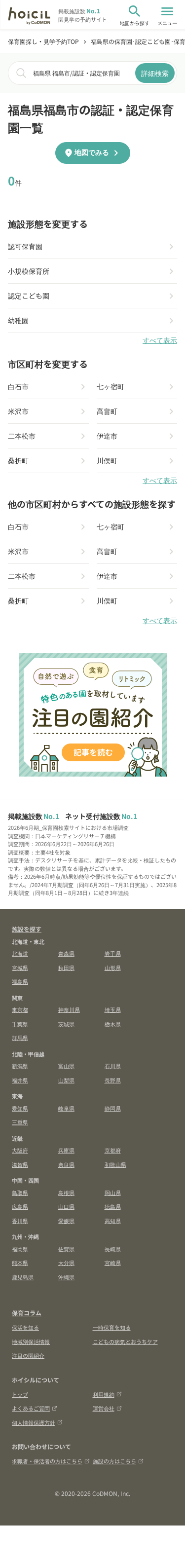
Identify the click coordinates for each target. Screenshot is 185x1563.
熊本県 (20, 1262)
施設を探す (26, 929)
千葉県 (20, 1024)
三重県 (20, 1122)
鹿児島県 (23, 1277)
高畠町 (107, 411)
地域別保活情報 (31, 1341)
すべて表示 (160, 340)
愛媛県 (66, 1221)
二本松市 (22, 436)
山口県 (66, 1206)
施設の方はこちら (114, 1461)
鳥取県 (20, 1192)
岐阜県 (66, 1108)
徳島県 (113, 1206)
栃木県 (113, 1024)
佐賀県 (66, 1249)
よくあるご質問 (31, 1408)
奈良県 (66, 1164)
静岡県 (113, 1108)
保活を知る (25, 1327)
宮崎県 (113, 1262)
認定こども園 (28, 295)
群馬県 (20, 1038)
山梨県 (66, 1080)
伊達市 (107, 436)
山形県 (113, 967)
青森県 (66, 953)
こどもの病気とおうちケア (125, 1341)
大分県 (66, 1262)
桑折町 (18, 460)
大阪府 (20, 1150)
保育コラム (26, 1312)
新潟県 (20, 1066)
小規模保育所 (28, 271)
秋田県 (66, 967)
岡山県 (113, 1192)
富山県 (66, 1066)
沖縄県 (66, 1277)
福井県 (20, 1080)
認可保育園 (25, 246)
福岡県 (20, 1249)
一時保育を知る (112, 1327)
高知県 (113, 1221)
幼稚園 (18, 320)
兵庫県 (66, 1150)
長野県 (113, 1080)
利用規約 (103, 1394)
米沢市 (18, 411)
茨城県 (66, 1024)
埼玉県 (113, 1009)
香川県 (20, 1221)
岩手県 (113, 953)
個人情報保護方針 (33, 1422)
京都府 (113, 1150)
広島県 (20, 1206)
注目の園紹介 (28, 1355)
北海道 (20, 953)
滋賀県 (20, 1164)
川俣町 (107, 460)
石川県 (113, 1066)
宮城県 (20, 967)
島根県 (66, 1192)
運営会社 (103, 1408)
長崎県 (113, 1249)
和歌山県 (115, 1164)
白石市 (18, 386)
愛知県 (20, 1108)
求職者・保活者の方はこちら (47, 1461)
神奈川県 (69, 1009)
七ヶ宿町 (110, 386)
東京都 (20, 1009)
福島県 (20, 981)
